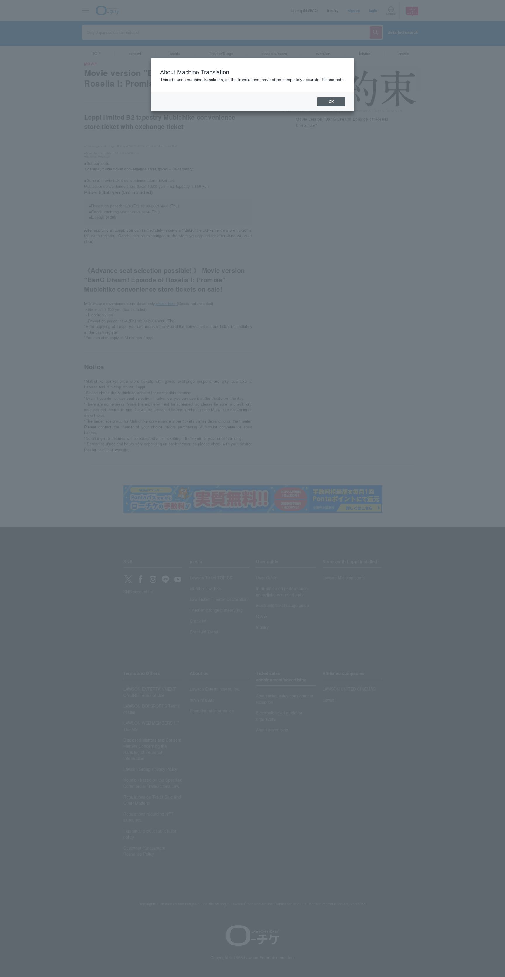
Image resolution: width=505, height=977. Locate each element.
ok (331, 102)
